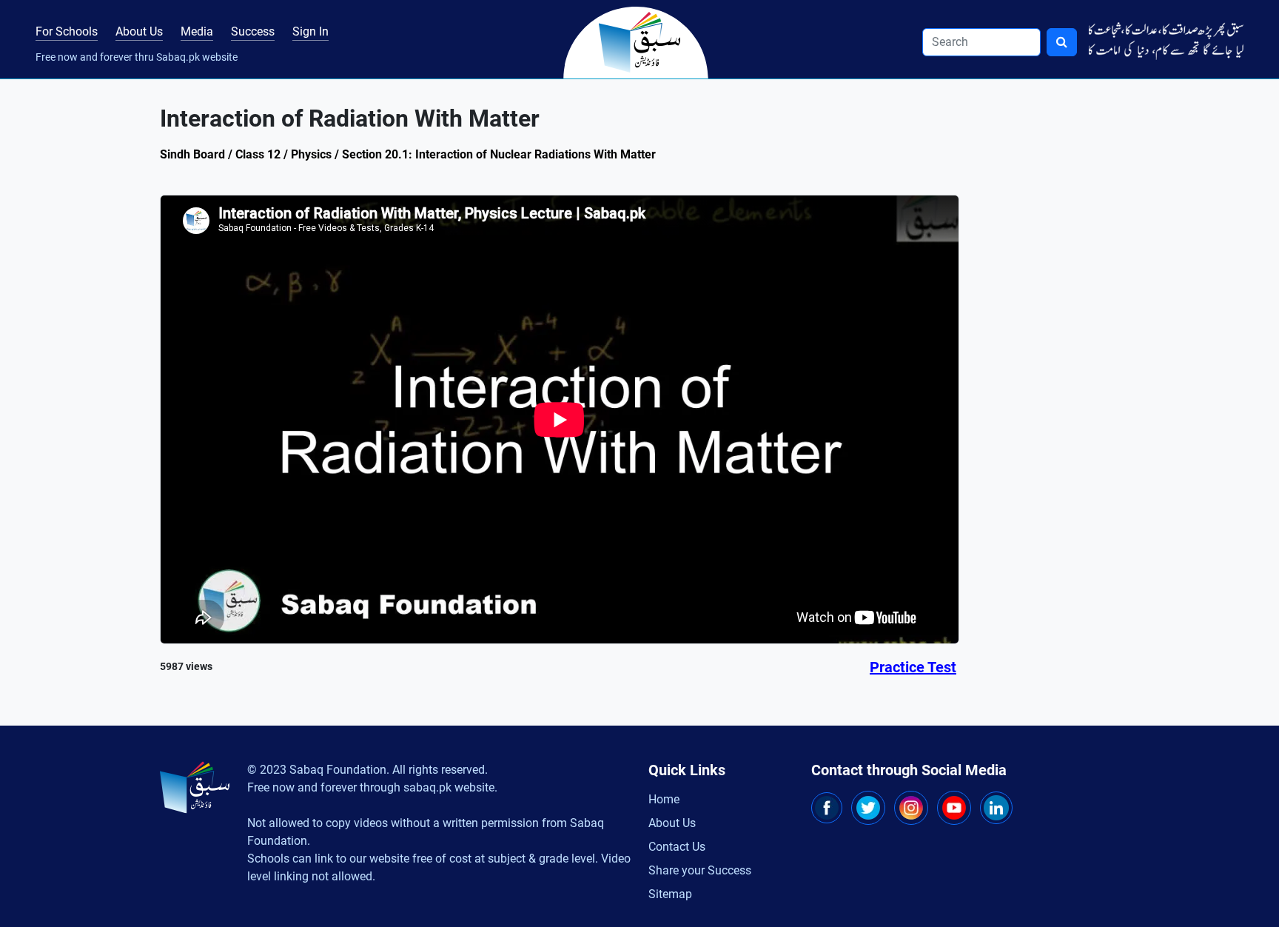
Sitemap (670, 894)
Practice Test (913, 667)
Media (197, 31)
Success (253, 31)
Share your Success (699, 870)
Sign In (310, 31)
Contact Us (676, 847)
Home (663, 799)
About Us (139, 31)
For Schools (67, 31)
